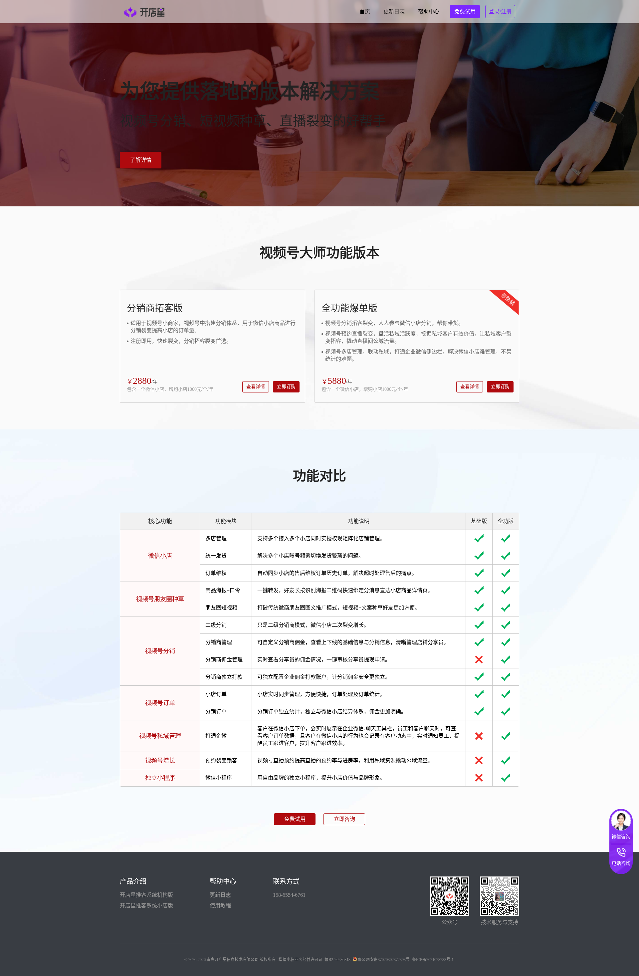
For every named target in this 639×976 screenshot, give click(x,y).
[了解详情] (140, 149)
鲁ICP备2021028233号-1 (433, 959)
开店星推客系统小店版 (146, 905)
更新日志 (394, 11)
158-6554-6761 (289, 895)
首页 (364, 11)
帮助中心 (428, 11)
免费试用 (295, 819)
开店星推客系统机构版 (146, 895)
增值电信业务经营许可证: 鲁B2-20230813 (314, 959)
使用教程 (220, 905)
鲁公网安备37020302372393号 (384, 959)
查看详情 (255, 386)
